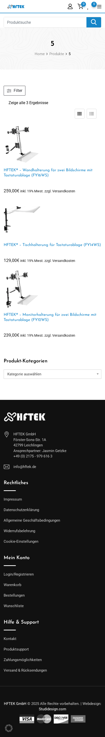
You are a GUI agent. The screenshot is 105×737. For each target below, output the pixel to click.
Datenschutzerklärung (21, 510)
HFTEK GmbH (15, 703)
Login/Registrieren (19, 574)
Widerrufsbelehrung (19, 531)
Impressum (13, 499)
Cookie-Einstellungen (21, 541)
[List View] (91, 114)
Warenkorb (12, 585)
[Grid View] (79, 114)
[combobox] (52, 374)
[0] (88, 6)
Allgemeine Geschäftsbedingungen (32, 520)
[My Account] (70, 6)
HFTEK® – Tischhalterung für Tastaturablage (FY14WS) (52, 245)
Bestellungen (14, 595)
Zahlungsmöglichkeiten (23, 660)
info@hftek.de (24, 467)
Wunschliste (14, 606)
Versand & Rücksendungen (25, 670)
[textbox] (52, 374)
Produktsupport (16, 649)
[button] (9, 728)
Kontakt (10, 639)
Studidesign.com (52, 709)
